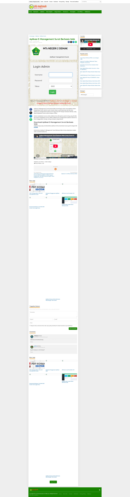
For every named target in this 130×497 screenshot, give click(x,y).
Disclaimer (76, 493)
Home (60, 493)
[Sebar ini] (69, 42)
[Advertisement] (65, 23)
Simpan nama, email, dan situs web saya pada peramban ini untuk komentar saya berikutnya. (52, 325)
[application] (90, 44)
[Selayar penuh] (98, 48)
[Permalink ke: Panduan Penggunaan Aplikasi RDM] (53, 187)
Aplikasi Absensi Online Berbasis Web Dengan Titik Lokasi (53, 300)
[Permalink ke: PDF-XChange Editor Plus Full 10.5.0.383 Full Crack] (37, 187)
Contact (70, 493)
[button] (100, 2)
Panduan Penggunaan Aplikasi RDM (52, 194)
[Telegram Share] (73, 42)
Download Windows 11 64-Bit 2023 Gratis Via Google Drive (36, 207)
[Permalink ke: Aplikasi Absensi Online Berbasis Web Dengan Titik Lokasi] (53, 247)
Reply (31, 341)
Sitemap (89, 493)
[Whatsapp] (76, 42)
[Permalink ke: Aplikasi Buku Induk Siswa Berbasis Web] (69, 200)
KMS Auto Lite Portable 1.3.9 (68, 193)
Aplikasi (30, 42)
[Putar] (82, 48)
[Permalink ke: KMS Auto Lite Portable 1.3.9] (69, 187)
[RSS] (55, 169)
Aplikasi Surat (35, 42)
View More (53, 482)
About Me (65, 493)
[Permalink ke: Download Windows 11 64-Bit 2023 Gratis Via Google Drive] (37, 201)
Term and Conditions (33, 495)
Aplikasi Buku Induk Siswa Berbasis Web (67, 205)
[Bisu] (96, 48)
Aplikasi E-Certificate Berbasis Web (69, 173)
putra (35, 346)
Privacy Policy (83, 493)
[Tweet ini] (71, 42)
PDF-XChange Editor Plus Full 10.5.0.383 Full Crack (35, 194)
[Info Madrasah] (38, 6)
